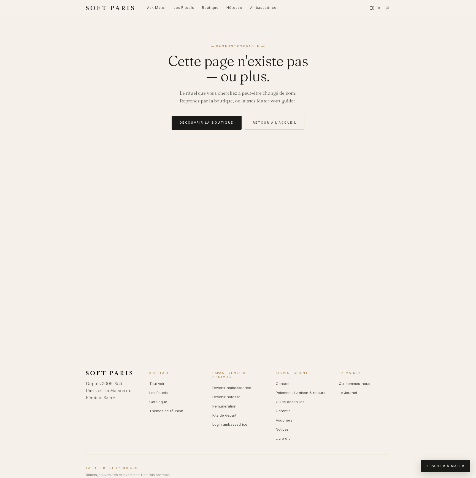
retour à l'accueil (275, 122)
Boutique (210, 8)
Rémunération (224, 406)
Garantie (283, 411)
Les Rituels (184, 8)
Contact (283, 383)
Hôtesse (234, 8)
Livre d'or (284, 438)
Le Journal (348, 392)
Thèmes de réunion (166, 411)
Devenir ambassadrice (231, 387)
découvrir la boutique (207, 122)
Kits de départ (224, 415)
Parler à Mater (447, 466)
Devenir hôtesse (226, 397)
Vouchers (284, 420)
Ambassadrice (263, 8)
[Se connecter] (387, 8)
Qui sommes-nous (354, 383)
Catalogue (158, 402)
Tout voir (156, 383)
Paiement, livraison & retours (300, 392)
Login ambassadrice (229, 424)
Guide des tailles (290, 402)
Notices (282, 429)
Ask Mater (156, 8)
